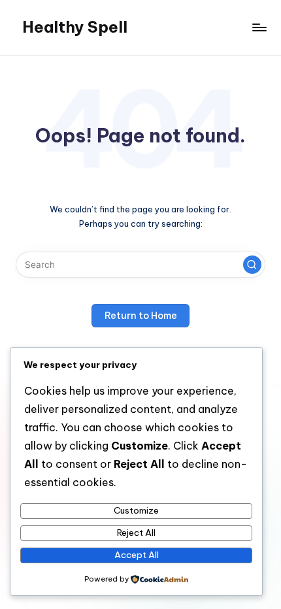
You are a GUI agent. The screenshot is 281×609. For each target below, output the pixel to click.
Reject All (136, 532)
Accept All (136, 555)
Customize (136, 510)
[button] (252, 264)
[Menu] (258, 27)
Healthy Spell (74, 27)
